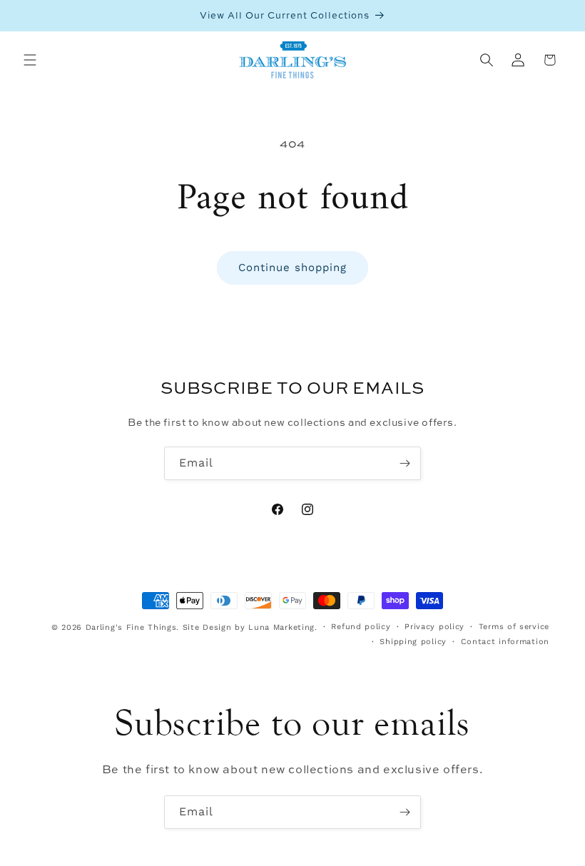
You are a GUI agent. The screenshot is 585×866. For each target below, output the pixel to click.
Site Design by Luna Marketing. (250, 627)
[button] (30, 60)
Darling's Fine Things (131, 627)
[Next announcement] (557, 15)
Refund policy (360, 626)
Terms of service (514, 626)
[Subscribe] (404, 463)
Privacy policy (434, 626)
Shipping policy (413, 641)
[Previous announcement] (28, 15)
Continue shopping (292, 267)
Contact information (505, 641)
